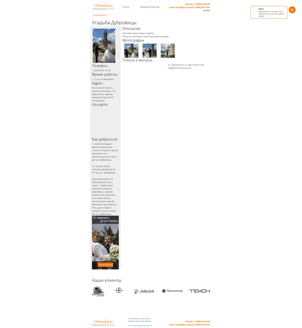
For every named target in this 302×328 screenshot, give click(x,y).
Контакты (206, 10)
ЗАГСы (104, 15)
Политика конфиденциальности (140, 325)
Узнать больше (105, 264)
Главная (97, 15)
